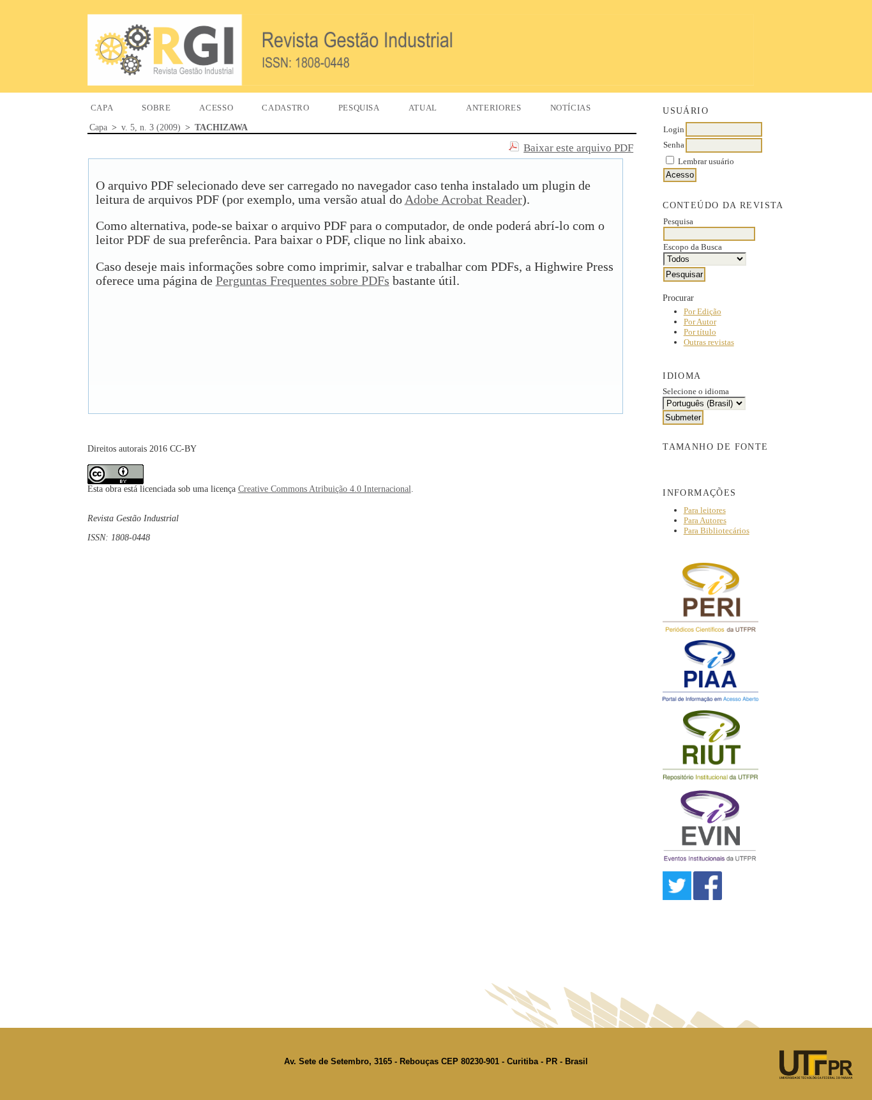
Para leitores (705, 510)
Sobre (156, 107)
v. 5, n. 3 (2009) (151, 127)
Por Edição (702, 311)
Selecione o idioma (696, 391)
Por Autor (700, 321)
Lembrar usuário (706, 161)
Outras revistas (709, 342)
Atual (423, 107)
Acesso (216, 107)
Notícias (570, 107)
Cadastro (285, 107)
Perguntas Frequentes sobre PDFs (302, 280)
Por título (700, 332)
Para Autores (705, 520)
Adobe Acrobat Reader (463, 199)
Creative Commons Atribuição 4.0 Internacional (324, 489)
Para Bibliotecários (716, 530)
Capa (102, 107)
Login (673, 129)
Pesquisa (359, 107)
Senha (673, 144)
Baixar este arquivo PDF (578, 148)
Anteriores (494, 107)
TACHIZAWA (221, 127)
